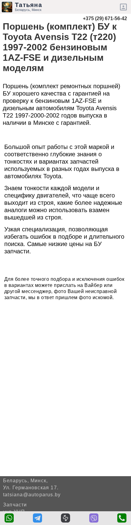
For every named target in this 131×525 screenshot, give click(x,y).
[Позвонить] (121, 518)
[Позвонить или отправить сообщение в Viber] (93, 518)
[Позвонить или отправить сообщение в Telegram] (37, 518)
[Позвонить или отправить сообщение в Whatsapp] (9, 518)
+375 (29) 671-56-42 (105, 18)
